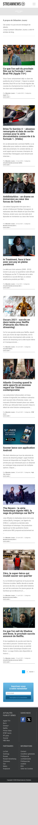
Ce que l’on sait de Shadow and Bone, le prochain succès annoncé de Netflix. (19, 634)
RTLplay (6, 736)
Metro (5, 766)
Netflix (20, 163)
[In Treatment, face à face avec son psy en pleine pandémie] (19, 246)
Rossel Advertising (9, 759)
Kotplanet (6, 769)
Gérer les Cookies (27, 769)
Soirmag (6, 754)
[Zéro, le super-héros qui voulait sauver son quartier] (19, 560)
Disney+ (6, 726)
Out (4, 764)
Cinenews (6, 761)
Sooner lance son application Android (19, 449)
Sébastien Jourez (10, 93)
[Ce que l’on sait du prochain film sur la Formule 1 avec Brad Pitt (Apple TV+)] (19, 55)
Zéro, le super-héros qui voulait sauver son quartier (17, 574)
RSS (22, 766)
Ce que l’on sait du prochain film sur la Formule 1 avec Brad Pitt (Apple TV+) (18, 71)
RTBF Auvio (7, 733)
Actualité (5, 163)
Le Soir (5, 751)
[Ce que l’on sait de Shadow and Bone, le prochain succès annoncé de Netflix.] (19, 617)
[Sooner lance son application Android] (19, 434)
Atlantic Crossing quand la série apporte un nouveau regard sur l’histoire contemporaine (17, 386)
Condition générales (28, 754)
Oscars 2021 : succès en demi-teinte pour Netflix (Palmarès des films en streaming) (16, 323)
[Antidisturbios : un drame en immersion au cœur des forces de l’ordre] (19, 183)
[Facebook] (23, 719)
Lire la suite (6, 97)
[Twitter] (29, 719)
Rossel (5, 756)
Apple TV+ (6, 95)
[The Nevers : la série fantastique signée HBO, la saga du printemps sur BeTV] (19, 494)
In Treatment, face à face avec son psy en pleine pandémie (16, 262)
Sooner (8, 474)
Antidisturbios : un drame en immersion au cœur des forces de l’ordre (18, 199)
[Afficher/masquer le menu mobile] (34, 4)
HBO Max (6, 740)
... (24, 88)
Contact (23, 751)
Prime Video (7, 731)
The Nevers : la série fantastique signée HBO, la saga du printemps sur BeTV (18, 511)
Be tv (14, 225)
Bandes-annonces (13, 163)
